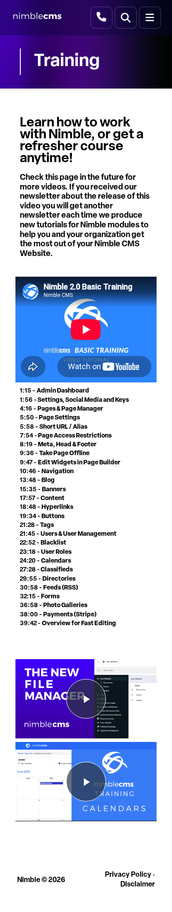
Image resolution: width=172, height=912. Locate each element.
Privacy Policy (128, 875)
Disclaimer (137, 884)
